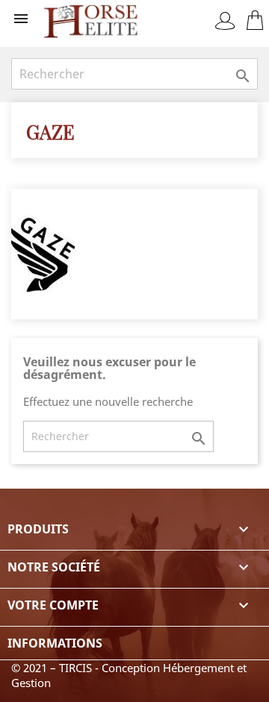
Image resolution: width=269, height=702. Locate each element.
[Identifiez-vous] (225, 21)
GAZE (50, 131)
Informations (54, 643)
